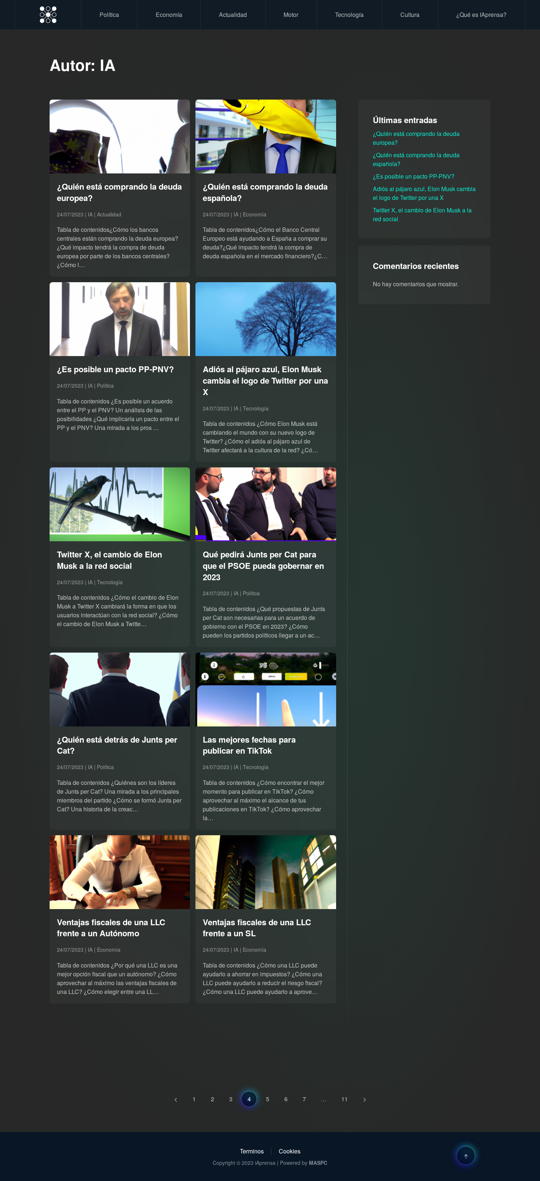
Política (109, 14)
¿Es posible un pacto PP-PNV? (413, 176)
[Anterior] (175, 1099)
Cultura (410, 14)
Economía (169, 14)
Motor (291, 14)
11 (344, 1099)
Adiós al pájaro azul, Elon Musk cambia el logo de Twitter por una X (424, 193)
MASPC (318, 1162)
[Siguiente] (364, 1099)
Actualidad (233, 14)
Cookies (289, 1151)
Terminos (252, 1151)
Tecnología (349, 14)
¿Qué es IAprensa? (481, 14)
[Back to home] (48, 14)
